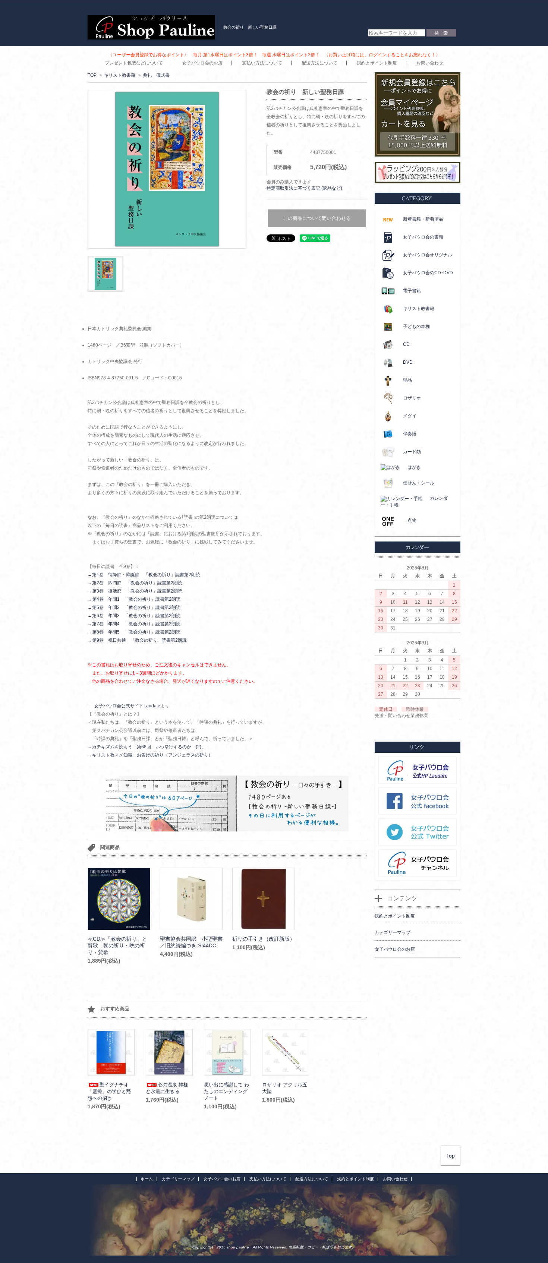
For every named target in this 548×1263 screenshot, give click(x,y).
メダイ (409, 416)
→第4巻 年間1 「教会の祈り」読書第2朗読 (134, 599)
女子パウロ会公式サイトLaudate (127, 705)
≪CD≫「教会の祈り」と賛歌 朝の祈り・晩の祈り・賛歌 (117, 945)
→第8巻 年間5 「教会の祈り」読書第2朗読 (134, 632)
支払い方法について (262, 63)
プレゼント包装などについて (134, 63)
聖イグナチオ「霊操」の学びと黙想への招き (109, 1091)
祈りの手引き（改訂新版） (263, 939)
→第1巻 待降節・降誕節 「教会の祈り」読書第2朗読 (144, 574)
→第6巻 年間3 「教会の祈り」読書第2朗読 (134, 615)
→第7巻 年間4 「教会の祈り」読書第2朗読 (134, 623)
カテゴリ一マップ (178, 1179)
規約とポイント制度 (377, 63)
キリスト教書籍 (119, 75)
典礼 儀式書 (156, 75)
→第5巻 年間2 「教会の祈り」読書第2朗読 (134, 607)
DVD (408, 362)
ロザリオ (412, 398)
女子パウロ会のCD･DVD (428, 272)
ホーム (147, 1179)
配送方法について (319, 63)
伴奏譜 (409, 433)
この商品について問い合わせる (317, 218)
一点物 (409, 520)
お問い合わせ (429, 63)
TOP (92, 75)
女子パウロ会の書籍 (423, 237)
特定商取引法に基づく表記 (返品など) (304, 188)
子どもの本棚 (416, 326)
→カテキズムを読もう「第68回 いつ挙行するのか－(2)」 (147, 746)
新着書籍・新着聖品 (423, 219)
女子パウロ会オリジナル (427, 255)
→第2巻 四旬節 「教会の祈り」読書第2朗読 (135, 582)
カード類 (412, 451)
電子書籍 (412, 290)
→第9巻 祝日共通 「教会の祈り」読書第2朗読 (137, 640)
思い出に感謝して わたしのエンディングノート (226, 1091)
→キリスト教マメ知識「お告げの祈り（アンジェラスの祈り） (150, 755)
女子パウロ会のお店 (202, 63)
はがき (414, 467)
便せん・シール (418, 483)
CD (406, 344)
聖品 (407, 380)
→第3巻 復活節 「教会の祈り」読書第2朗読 (135, 591)
